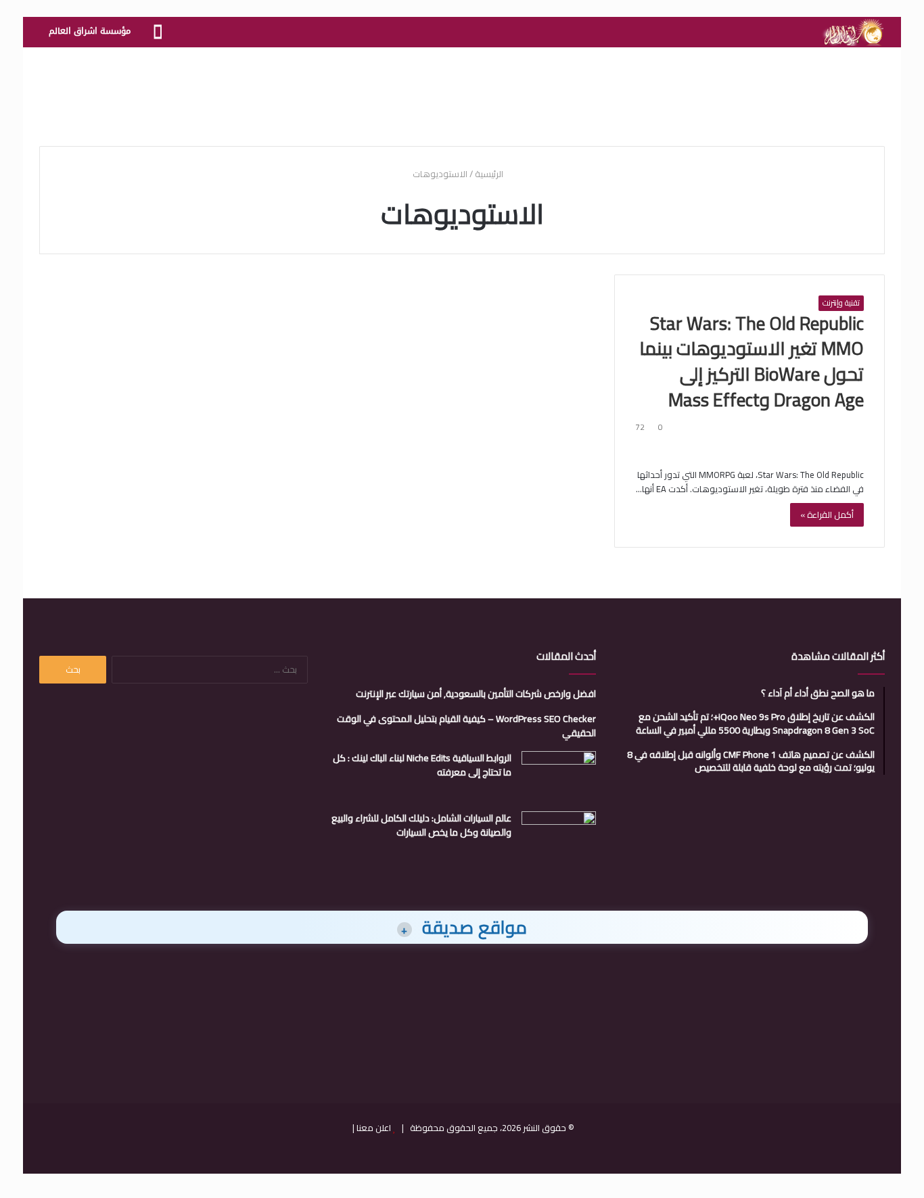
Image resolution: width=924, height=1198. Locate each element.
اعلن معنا (373, 1128)
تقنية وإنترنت (841, 302)
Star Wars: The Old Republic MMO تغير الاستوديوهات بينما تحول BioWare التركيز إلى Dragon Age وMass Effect (751, 361)
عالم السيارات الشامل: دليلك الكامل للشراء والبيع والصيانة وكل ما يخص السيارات (421, 825)
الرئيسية (490, 174)
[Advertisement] (462, 91)
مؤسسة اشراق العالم (90, 30)
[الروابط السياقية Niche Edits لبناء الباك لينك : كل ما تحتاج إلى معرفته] (559, 776)
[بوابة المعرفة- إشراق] (853, 32)
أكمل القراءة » (827, 514)
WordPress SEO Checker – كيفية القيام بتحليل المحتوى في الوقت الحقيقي (466, 726)
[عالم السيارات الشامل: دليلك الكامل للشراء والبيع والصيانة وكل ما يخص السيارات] (559, 836)
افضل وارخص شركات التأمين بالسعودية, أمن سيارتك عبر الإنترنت (476, 693)
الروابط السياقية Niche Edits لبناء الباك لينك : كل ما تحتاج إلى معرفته (422, 765)
